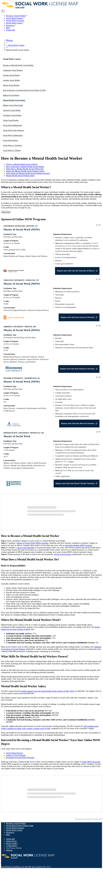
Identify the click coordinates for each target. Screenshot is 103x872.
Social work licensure (62, 554)
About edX (10, 839)
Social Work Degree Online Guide (19, 826)
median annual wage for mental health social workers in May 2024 (47, 691)
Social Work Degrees (14, 753)
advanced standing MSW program (78, 545)
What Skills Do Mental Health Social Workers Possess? (28, 173)
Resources (10, 832)
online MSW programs (91, 762)
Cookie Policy (11, 846)
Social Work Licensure (15, 828)
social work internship (25, 547)
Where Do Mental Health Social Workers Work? (25, 171)
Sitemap (9, 850)
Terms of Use (11, 841)
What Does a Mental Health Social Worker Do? (25, 169)
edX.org (4, 862)
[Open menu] (3, 11)
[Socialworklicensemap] (40, 8)
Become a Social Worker (16, 823)
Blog (8, 835)
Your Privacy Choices (14, 848)
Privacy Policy (12, 843)
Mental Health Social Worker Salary (20, 176)
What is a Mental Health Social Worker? (22, 164)
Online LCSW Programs (16, 755)
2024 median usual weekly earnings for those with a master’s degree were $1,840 (49, 727)
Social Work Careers (14, 830)
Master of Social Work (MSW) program (32, 543)
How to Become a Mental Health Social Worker (25, 167)
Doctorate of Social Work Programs (20, 757)
